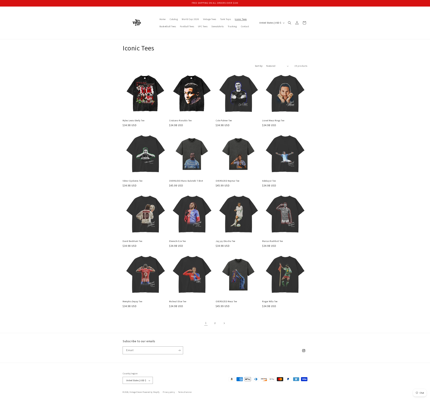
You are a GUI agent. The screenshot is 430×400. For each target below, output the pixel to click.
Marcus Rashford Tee (272, 241)
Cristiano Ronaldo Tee (180, 120)
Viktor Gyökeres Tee (132, 181)
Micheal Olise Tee (177, 301)
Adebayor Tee (269, 181)
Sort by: (259, 65)
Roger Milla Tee (269, 301)
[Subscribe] (179, 350)
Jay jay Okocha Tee (225, 241)
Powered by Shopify (151, 392)
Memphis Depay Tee (132, 301)
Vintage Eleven (136, 392)
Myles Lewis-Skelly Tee (133, 120)
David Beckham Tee (132, 241)
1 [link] (206, 323)
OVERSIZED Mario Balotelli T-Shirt (186, 181)
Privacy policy (169, 392)
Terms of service (185, 392)
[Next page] (224, 323)
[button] (289, 23)
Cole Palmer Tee (224, 120)
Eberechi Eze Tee (177, 241)
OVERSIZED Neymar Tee (227, 181)
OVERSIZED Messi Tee (226, 301)
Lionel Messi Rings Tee (273, 120)
